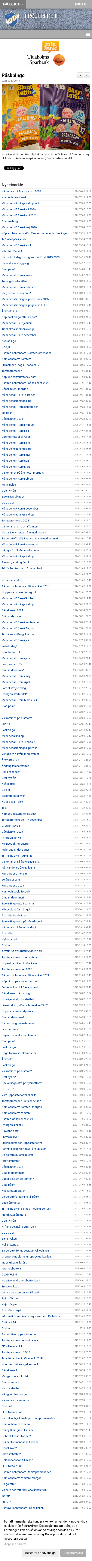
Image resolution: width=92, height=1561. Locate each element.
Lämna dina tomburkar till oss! (20, 1292)
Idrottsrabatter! (11, 1160)
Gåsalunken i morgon (15, 388)
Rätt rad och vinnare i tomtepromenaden (26, 1472)
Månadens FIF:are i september (20, 622)
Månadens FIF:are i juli (15, 430)
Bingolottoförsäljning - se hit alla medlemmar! (30, 538)
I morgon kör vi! (11, 837)
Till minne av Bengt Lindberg (19, 634)
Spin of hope (10, 1298)
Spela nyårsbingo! (13, 496)
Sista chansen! (11, 771)
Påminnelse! (9, 484)
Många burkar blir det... (16, 1376)
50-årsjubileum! (11, 879)
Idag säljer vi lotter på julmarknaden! (24, 532)
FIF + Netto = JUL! (12, 1346)
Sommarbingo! (11, 221)
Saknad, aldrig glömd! (15, 562)
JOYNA (6, 724)
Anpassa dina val (15, 1544)
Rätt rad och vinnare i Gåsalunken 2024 (25, 586)
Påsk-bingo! (9, 1047)
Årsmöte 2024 (10, 759)
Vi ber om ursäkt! (12, 580)
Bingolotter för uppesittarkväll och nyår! (26, 1250)
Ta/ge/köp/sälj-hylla (14, 239)
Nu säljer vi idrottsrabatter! (18, 999)
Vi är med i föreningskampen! (20, 1364)
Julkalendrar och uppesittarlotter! (22, 1142)
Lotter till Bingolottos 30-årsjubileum (24, 1148)
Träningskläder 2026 (14, 281)
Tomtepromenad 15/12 (16, 1352)
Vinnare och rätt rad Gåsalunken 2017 (24, 1490)
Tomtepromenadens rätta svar (20, 1340)
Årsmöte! (7, 1059)
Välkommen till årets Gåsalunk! (21, 861)
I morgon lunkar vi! (13, 1125)
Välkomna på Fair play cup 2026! (22, 191)
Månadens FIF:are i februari (18, 287)
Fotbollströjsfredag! (14, 688)
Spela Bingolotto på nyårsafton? (22, 1083)
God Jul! (7, 1406)
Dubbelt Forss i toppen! (16, 1436)
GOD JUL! (8, 502)
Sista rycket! (9, 1238)
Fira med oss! (10, 1029)
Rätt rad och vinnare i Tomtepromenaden (27, 353)
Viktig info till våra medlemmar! (21, 550)
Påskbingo (13, 75)
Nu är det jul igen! (12, 801)
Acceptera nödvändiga (40, 1553)
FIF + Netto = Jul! (12, 1412)
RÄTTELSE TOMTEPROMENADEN (22, 951)
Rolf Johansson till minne (17, 1460)
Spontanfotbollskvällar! (16, 436)
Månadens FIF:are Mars (16, 466)
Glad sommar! (10, 1382)
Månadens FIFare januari (17, 323)
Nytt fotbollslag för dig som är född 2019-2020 (30, 257)
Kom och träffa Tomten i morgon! (22, 1107)
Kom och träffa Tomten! (16, 359)
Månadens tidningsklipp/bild (19, 748)
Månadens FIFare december (19, 335)
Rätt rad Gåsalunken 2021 (17, 1119)
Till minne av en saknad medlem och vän (26, 1208)
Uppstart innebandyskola (17, 1011)
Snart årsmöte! (11, 1202)
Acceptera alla (73, 1553)
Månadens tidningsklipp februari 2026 (25, 299)
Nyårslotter (8, 783)
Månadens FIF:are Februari (18, 478)
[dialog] (46, 1537)
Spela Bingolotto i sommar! (18, 903)
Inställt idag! (9, 646)
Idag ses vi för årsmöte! (16, 293)
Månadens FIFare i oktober (18, 394)
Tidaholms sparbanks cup (18, 329)
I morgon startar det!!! (15, 694)
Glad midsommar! (13, 670)
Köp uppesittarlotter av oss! (19, 376)
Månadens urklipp (13, 736)
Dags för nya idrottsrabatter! (19, 1053)
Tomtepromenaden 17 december (22, 819)
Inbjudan (7, 412)
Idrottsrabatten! (11, 1268)
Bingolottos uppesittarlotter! (19, 1334)
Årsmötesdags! (11, 1310)
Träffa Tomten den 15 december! (22, 568)
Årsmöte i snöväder (14, 915)
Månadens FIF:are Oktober (18, 598)
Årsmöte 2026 (10, 311)
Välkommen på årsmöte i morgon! (23, 472)
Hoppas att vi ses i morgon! (19, 592)
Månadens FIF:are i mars (17, 275)
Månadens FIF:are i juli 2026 (19, 209)
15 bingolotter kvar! (13, 795)
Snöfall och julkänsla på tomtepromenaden (28, 1418)
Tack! (5, 807)
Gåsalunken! (9, 1370)
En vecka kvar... (11, 1136)
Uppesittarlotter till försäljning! (20, 963)
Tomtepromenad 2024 (15, 520)
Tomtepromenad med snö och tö (22, 957)
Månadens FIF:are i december (20, 508)
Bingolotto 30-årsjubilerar (17, 1154)
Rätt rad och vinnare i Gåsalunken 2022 (25, 975)
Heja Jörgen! (9, 1304)
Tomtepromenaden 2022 (17, 969)
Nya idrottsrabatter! (13, 1190)
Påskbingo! (9, 1065)
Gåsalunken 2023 (12, 831)
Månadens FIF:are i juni (16, 442)
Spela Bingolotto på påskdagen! (22, 921)
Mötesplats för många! (16, 909)
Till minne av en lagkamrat (17, 855)
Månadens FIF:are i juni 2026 (19, 215)
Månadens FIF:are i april (16, 245)
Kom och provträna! (14, 197)
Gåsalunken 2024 (12, 610)
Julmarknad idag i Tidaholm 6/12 (22, 365)
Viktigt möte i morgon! (15, 1394)
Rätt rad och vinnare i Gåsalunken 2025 (25, 382)
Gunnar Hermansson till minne (20, 1442)
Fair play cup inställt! (14, 873)
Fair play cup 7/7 (12, 664)
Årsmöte (7, 933)
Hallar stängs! (10, 1244)
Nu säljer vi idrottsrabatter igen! (21, 1280)
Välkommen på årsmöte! (17, 718)
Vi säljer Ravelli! (11, 825)
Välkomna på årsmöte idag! (19, 927)
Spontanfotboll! (11, 652)
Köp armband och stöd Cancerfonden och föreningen (35, 233)
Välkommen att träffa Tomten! (20, 526)
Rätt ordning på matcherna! (18, 1023)
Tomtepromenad (12, 371)
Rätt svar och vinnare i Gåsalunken (23, 1507)
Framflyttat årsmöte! (14, 1214)
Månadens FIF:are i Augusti (18, 424)
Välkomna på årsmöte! (16, 1400)
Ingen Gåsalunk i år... (14, 1262)
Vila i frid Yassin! (12, 251)
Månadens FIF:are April (16, 682)
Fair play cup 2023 (13, 885)
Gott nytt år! (9, 490)
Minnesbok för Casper (15, 843)
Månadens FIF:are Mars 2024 (19, 700)
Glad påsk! (8, 269)
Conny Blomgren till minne (18, 1430)
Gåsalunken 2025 (12, 418)
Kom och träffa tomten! (16, 1113)
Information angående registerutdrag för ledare (31, 1316)
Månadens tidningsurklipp (18, 514)
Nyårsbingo (9, 341)
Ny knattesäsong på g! (16, 263)
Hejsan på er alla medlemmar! (20, 1035)
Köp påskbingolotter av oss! (19, 317)
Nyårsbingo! (9, 939)
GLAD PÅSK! (9, 1274)
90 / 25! (6, 1502)
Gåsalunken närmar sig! (16, 993)
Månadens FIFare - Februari (18, 742)
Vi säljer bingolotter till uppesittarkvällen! (27, 1256)
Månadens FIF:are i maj (16, 454)
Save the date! (10, 1130)
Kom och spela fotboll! (16, 891)
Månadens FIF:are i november (20, 544)
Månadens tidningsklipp (17, 400)
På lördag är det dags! (15, 849)
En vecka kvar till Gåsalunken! (20, 987)
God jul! (6, 347)
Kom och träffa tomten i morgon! (22, 1478)
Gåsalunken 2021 (12, 1166)
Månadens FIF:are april (16, 460)
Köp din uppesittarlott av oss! (20, 981)
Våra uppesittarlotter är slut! (19, 1095)
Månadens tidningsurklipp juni (20, 203)
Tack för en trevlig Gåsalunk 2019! (22, 1358)
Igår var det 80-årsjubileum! (18, 867)
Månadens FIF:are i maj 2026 (19, 227)
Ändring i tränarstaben (15, 765)
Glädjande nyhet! (12, 616)
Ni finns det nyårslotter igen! (19, 1226)
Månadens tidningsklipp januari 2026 (24, 305)
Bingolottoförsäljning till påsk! (20, 1196)
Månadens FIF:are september (20, 406)
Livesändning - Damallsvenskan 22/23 (25, 1005)
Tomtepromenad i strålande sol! (21, 1101)
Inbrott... (7, 1496)
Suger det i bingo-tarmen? (18, 1178)
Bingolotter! (9, 1484)
